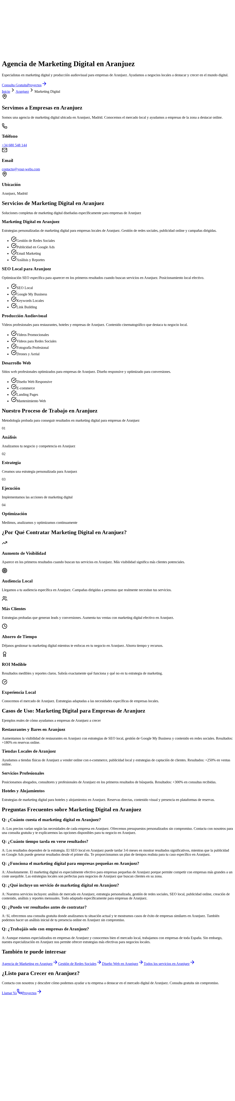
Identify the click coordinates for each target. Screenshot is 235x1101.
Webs (6, 3)
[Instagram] (4, 1076)
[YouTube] (10, 1076)
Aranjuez (22, 91)
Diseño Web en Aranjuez (120, 964)
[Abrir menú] (6, 28)
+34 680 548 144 (14, 145)
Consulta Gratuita (14, 85)
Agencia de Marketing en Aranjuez (27, 964)
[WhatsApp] (21, 1076)
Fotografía (9, 7)
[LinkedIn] (15, 1076)
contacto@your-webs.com (21, 169)
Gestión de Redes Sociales (77, 964)
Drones (7, 13)
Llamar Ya (9, 993)
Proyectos (34, 85)
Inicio (6, 91)
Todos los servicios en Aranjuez (167, 964)
